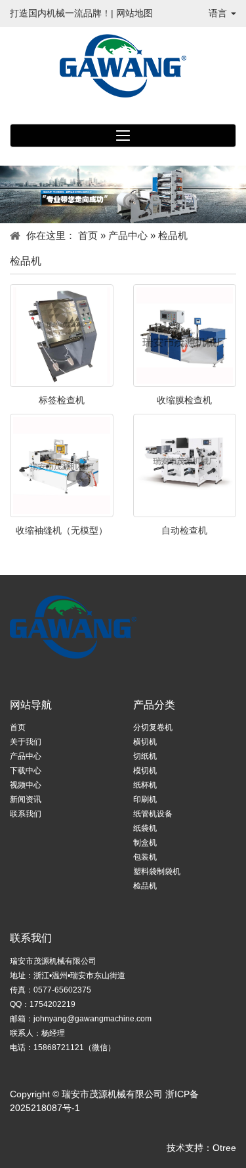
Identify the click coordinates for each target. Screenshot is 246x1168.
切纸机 (145, 756)
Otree (224, 1147)
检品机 (145, 885)
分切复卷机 (153, 727)
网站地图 (134, 13)
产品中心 (128, 235)
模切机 (145, 770)
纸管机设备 (153, 813)
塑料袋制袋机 (156, 871)
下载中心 (25, 770)
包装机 (145, 857)
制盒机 (145, 842)
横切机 (145, 741)
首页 (88, 235)
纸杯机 (145, 785)
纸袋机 (145, 828)
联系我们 (25, 813)
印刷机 (145, 799)
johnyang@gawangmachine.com (92, 1018)
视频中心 (25, 785)
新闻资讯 (25, 799)
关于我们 (25, 741)
